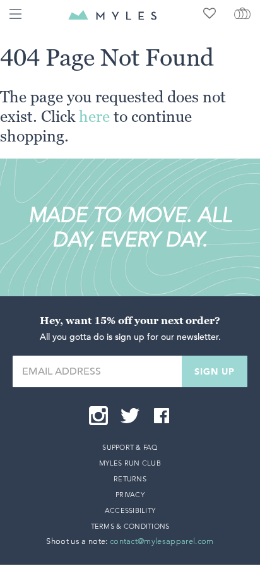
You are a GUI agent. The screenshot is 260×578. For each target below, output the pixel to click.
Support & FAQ (129, 447)
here (94, 116)
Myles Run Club (130, 463)
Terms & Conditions (130, 526)
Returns (130, 478)
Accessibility (130, 510)
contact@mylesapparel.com (162, 541)
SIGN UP (214, 371)
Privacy (130, 494)
